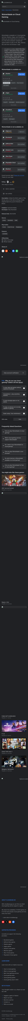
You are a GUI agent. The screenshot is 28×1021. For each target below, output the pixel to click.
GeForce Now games (9, 942)
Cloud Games (8, 10)
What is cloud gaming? (10, 971)
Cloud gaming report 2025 (11, 979)
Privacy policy (9, 1018)
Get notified (21, 138)
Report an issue (8, 997)
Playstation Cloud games (10, 955)
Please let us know (19, 175)
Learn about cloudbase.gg (10, 917)
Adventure (10, 220)
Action (4, 220)
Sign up (22, 131)
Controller (5, 233)
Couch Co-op (11, 227)
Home (3, 10)
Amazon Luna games (9, 948)
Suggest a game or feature (11, 995)
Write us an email (8, 1004)
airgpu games (7, 946)
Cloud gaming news (9, 975)
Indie (16, 220)
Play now (21, 74)
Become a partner (8, 1000)
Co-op (4, 227)
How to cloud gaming (10, 969)
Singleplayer (19, 227)
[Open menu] (25, 2)
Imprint (3, 1018)
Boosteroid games (9, 940)
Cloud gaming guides (9, 977)
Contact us (7, 1002)
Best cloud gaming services (11, 973)
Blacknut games (8, 950)
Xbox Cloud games (9, 952)
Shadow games (8, 944)
